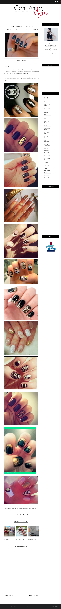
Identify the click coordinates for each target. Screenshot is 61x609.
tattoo (46, 165)
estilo (46, 125)
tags (46, 162)
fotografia (47, 128)
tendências (47, 171)
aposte (12, 26)
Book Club (46, 98)
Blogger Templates (24, 606)
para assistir (47, 145)
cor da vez (46, 122)
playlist (47, 153)
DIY (45, 101)
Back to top (55, 606)
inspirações (18, 26)
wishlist (47, 175)
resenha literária (47, 157)
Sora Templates (12, 606)
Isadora (25, 26)
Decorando (47, 105)
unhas (31, 26)
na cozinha (47, 141)
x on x (46, 178)
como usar (46, 113)
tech (46, 168)
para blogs (46, 149)
